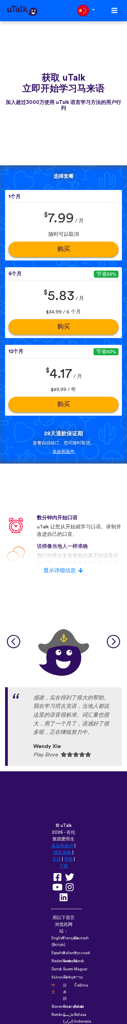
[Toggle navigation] (114, 11)
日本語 (65, 992)
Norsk (79, 961)
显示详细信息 (59, 570)
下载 (63, 866)
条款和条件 (63, 451)
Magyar (80, 969)
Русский (82, 953)
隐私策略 (62, 852)
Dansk (56, 969)
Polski (79, 1006)
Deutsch (81, 938)
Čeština (81, 985)
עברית (78, 977)
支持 (56, 859)
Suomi (68, 969)
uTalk (66, 825)
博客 (68, 859)
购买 (63, 249)
